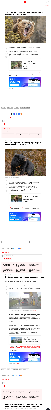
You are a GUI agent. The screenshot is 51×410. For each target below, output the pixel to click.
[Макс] (14, 114)
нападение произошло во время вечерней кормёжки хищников (24, 209)
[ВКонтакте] (19, 114)
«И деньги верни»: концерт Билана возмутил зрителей (7, 130)
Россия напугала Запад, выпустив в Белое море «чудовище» (20, 270)
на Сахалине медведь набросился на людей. (30, 72)
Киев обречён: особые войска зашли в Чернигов (34, 265)
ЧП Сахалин (34, 310)
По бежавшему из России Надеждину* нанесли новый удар (7, 270)
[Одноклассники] (21, 114)
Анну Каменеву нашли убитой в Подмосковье (34, 135)
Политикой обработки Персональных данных (26, 4)
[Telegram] (16, 114)
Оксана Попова (12, 88)
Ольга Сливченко (12, 365)
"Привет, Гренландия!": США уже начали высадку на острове (21, 265)
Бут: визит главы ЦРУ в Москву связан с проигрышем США (34, 131)
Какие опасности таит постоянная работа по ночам (7, 135)
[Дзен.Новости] (12, 114)
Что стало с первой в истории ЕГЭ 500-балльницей (8, 265)
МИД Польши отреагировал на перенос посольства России (8, 407)
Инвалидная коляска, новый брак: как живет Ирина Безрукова (21, 131)
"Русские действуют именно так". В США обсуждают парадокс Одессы (21, 135)
